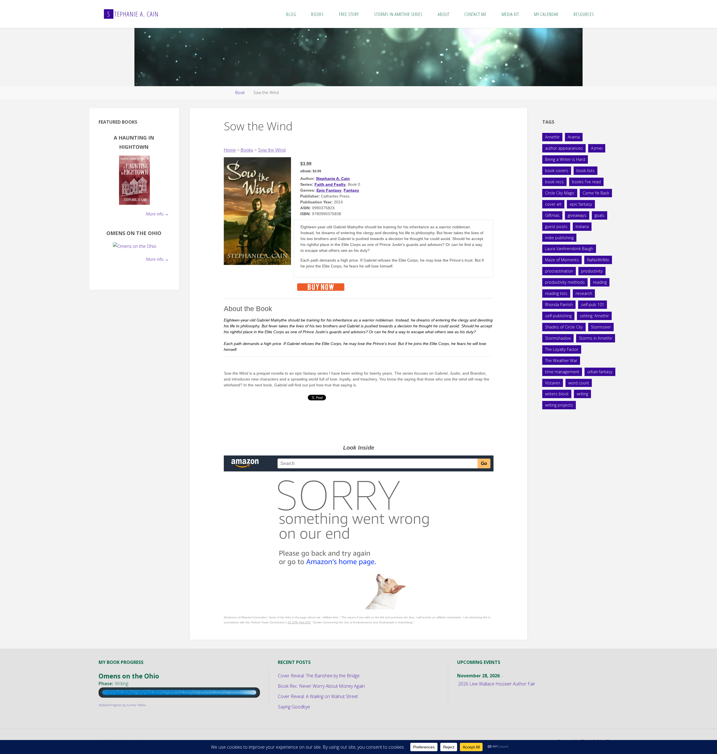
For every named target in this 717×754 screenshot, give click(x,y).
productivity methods (565, 282)
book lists (585, 170)
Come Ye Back (596, 193)
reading (600, 282)
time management (562, 371)
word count (578, 383)
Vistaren (552, 383)
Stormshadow (558, 338)
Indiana (582, 226)
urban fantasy (600, 371)
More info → (157, 214)
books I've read (586, 181)
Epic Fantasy (328, 190)
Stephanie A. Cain (333, 178)
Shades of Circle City (564, 327)
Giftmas (552, 215)
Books (247, 150)
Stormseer (601, 327)
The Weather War (561, 360)
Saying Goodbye (294, 707)
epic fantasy (581, 204)
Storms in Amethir (595, 338)
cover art (553, 204)
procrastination (559, 271)
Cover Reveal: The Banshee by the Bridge (319, 676)
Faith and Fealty (330, 184)
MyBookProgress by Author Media (122, 704)
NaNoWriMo (598, 259)
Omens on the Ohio (133, 233)
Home (230, 150)
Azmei (596, 148)
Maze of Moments (562, 259)
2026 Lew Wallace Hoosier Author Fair (496, 684)
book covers (556, 170)
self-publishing (558, 315)
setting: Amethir (594, 315)
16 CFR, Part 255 (299, 622)
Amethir (552, 137)
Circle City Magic (559, 193)
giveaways (577, 215)
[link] (607, 14)
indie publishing (559, 237)
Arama (574, 137)
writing (582, 393)
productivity (592, 271)
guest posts (556, 226)
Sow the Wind (272, 150)
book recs (554, 181)
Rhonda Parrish (559, 304)
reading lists (556, 293)
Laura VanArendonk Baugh (569, 248)
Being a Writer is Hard (565, 159)
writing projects (559, 405)
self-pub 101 (592, 304)
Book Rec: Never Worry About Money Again (321, 686)
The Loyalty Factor (561, 349)
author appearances (564, 148)
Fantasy (351, 190)
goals (599, 215)
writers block (557, 393)
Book (240, 92)
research (584, 293)
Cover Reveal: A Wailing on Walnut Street (318, 696)
